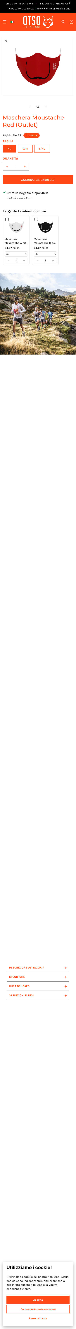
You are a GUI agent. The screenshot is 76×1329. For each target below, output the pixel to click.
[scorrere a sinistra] (30, 107)
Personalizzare (38, 1318)
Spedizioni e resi (38, 995)
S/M (25, 148)
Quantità (10, 158)
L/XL (42, 148)
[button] (5, 22)
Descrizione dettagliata (38, 967)
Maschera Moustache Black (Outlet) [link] (45, 241)
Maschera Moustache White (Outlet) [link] (16, 241)
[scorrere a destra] (46, 107)
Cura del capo (38, 986)
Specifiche (38, 976)
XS (9, 148)
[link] (16, 226)
